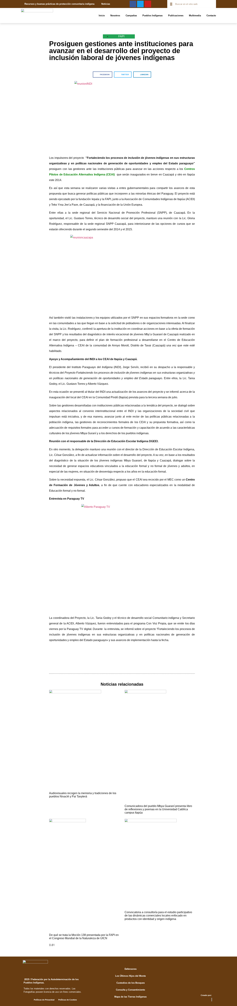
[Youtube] (148, 4)
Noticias (105, 4)
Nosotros (115, 15)
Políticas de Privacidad (44, 1000)
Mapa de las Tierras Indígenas (130, 996)
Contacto (211, 15)
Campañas (131, 15)
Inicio (102, 15)
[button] (102, 74)
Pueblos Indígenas (152, 15)
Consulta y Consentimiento (130, 989)
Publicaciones (175, 15)
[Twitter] (140, 4)
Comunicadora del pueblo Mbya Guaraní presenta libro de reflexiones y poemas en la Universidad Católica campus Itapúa (158, 809)
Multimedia (195, 15)
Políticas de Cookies (67, 1000)
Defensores (131, 969)
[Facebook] (133, 4)
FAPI (121, 36)
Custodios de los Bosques (130, 983)
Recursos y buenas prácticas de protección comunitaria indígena (59, 4)
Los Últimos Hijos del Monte (130, 976)
